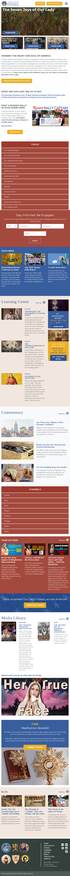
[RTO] (6, 860)
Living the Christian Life (12, 202)
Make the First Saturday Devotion (44, 97)
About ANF (47, 862)
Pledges (7, 521)
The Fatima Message (11, 150)
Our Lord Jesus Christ (12, 155)
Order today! (35, 747)
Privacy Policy (48, 864)
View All (39, 303)
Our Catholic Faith (10, 207)
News (6, 505)
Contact (55, 862)
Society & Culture (10, 171)
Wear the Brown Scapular (37, 95)
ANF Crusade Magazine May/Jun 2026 (25, 627)
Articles (6, 495)
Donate (40, 4)
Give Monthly (54, 4)
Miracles (7, 186)
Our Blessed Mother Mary (13, 161)
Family (6, 197)
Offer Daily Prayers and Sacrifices (16, 97)
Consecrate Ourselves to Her (14, 95)
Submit (35, 241)
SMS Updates (15, 132)
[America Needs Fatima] (6, 849)
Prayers (7, 511)
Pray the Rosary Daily (57, 95)
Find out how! (35, 605)
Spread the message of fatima (17, 81)
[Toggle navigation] (66, 3)
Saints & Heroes (9, 192)
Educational (8, 181)
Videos (6, 531)
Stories (6, 526)
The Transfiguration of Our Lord (34, 346)
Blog (6, 500)
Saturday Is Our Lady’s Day (32, 377)
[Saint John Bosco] (25, 860)
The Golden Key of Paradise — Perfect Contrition (59, 628)
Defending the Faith (11, 176)
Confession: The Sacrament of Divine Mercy (35, 313)
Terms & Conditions (50, 866)
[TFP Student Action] (16, 860)
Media (46, 854)
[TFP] (15, 848)
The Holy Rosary (10, 166)
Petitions (7, 516)
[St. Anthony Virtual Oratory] (24, 849)
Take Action (49, 856)
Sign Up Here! (6, 126)
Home (46, 843)
